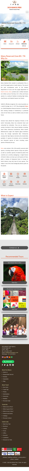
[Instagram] (15, 4)
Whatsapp (9, 361)
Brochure (5, 426)
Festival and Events (8, 413)
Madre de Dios (4, 91)
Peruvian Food (6, 400)
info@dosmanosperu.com (11, 352)
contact (16, 459)
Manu (10, 91)
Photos (4, 391)
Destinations (6, 394)
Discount (5, 435)
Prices (4, 430)
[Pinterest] (18, 4)
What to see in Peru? (8, 411)
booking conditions (12, 457)
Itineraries (5, 396)
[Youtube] (7, 365)
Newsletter (6, 379)
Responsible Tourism (8, 374)
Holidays (5, 415)
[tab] (4, 176)
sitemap (5, 457)
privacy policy (22, 457)
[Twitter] (13, 4)
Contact (5, 428)
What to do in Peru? (8, 406)
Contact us (13, 248)
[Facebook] (11, 4)
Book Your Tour (7, 424)
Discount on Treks (7, 440)
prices (12, 459)
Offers (4, 433)
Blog (4, 381)
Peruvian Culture (7, 418)
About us (5, 372)
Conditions (5, 437)
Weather (5, 398)
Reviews (5, 376)
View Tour (14, 282)
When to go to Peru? (8, 409)
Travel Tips (5, 389)
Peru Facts (5, 387)
